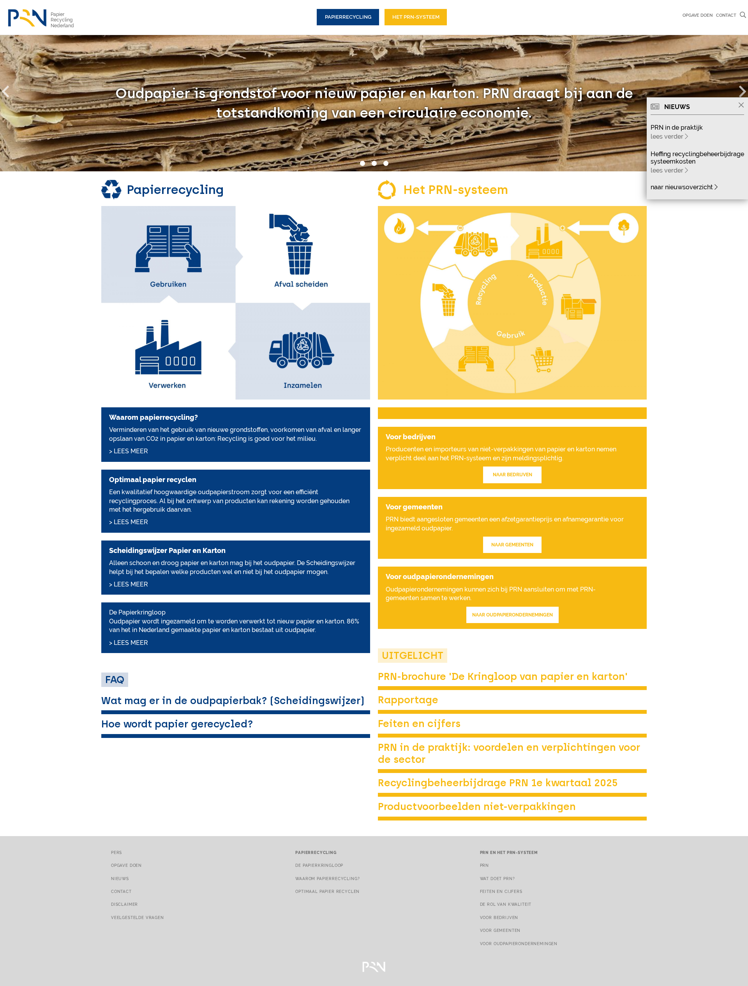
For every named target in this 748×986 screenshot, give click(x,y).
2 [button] (374, 163)
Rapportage (408, 700)
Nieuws (120, 878)
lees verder (668, 136)
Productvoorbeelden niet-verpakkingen (477, 806)
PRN (484, 865)
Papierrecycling (348, 17)
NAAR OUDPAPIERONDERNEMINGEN (512, 615)
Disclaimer (124, 904)
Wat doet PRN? (497, 878)
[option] (374, 103)
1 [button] (362, 163)
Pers (116, 852)
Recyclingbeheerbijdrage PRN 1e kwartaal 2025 (498, 783)
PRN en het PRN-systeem (509, 852)
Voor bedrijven (499, 917)
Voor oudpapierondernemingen (518, 943)
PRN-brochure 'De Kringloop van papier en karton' (503, 676)
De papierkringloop (319, 865)
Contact (726, 15)
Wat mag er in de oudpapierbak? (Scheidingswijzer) (232, 700)
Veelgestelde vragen (137, 917)
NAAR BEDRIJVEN (512, 474)
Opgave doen (698, 15)
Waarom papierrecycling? (327, 878)
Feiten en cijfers (419, 723)
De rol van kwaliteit (506, 904)
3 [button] (386, 163)
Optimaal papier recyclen (327, 891)
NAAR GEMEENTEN (512, 545)
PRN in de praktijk (677, 127)
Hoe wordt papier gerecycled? (177, 724)
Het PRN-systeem (415, 17)
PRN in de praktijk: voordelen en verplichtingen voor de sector (509, 753)
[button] (10, 90)
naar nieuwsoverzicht (682, 187)
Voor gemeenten (500, 930)
